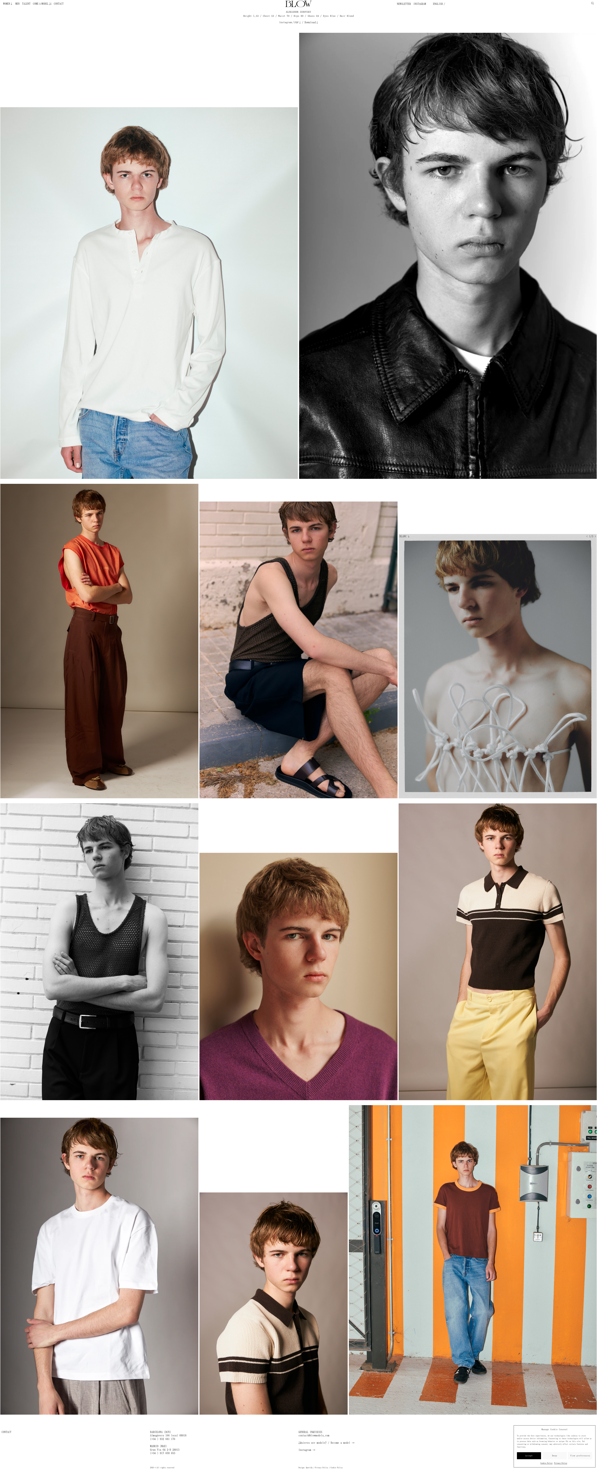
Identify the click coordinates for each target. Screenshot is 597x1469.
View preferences (580, 1456)
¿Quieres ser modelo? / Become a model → (326, 1442)
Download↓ (312, 22)
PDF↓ (297, 22)
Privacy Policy (560, 1463)
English (437, 3)
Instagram (419, 3)
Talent (26, 3)
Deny (554, 1456)
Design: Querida (305, 1468)
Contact (59, 3)
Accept (529, 1456)
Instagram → (306, 1449)
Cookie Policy (546, 1463)
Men (17, 3)
